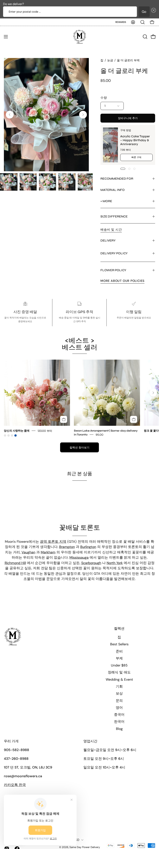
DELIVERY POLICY (114, 253)
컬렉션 (119, 629)
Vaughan (28, 552)
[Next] (83, 115)
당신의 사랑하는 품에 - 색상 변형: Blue (15, 435)
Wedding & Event (119, 679)
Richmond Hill (15, 563)
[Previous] (10, 115)
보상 (119, 693)
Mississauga (79, 557)
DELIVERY (108, 240)
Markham (48, 552)
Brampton (67, 547)
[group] (79, 398)
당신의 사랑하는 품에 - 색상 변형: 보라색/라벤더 (12, 435)
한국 (15, 785)
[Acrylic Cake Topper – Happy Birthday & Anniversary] (110, 144)
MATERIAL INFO (112, 190)
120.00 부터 (45, 431)
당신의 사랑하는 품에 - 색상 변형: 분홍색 (5, 435)
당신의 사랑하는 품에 (16, 430)
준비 (119, 651)
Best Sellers (119, 644)
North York (115, 563)
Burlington (88, 547)
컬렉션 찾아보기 (79, 447)
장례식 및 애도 (119, 672)
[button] (153, 11)
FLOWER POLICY (113, 270)
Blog (119, 729)
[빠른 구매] (63, 419)
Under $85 (119, 665)
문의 (119, 700)
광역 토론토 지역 (53, 541)
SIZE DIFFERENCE (114, 216)
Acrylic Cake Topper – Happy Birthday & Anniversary (135, 140)
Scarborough (91, 563)
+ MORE (106, 201)
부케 (119, 658)
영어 (119, 707)
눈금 (110, 60)
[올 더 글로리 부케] (8, 182)
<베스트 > (79, 344)
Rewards (120, 22)
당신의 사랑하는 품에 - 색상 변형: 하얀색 (8, 435)
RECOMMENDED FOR (116, 178)
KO (77, 840)
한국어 (119, 721)
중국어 (119, 714)
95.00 (99, 434)
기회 (119, 686)
